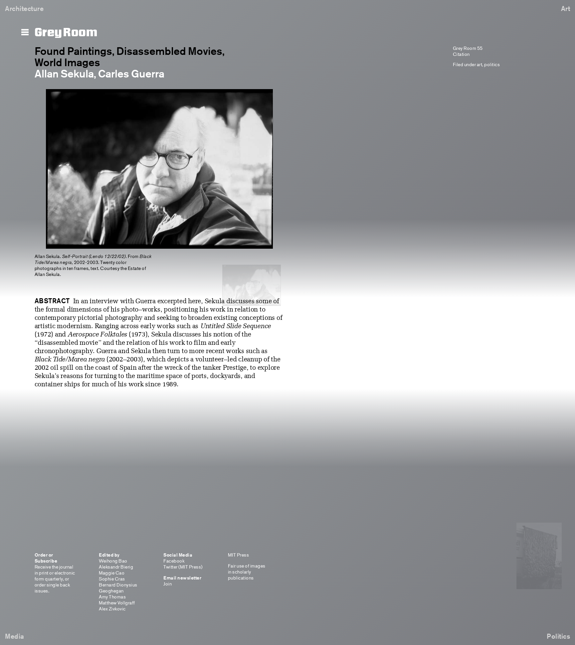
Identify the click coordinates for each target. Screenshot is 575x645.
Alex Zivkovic (112, 608)
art (479, 64)
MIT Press (238, 555)
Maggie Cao (111, 573)
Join (167, 583)
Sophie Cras (112, 578)
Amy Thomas (112, 596)
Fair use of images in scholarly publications (247, 571)
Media (14, 636)
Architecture (24, 8)
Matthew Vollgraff (117, 602)
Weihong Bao (113, 561)
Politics (558, 636)
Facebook (173, 561)
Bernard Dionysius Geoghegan (118, 587)
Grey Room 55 (468, 48)
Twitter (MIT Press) (183, 567)
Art (565, 8)
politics (492, 64)
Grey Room (66, 32)
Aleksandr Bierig (116, 567)
